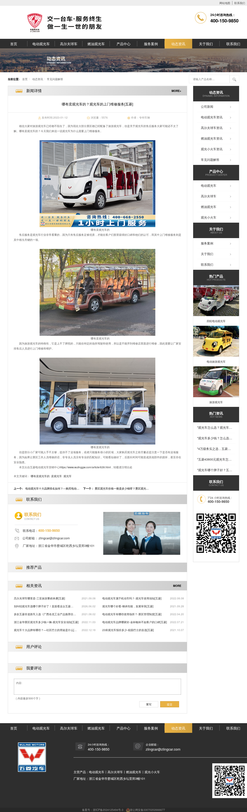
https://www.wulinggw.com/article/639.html (85, 467)
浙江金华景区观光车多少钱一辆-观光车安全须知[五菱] (46, 622)
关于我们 (206, 43)
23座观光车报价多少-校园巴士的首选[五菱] (128, 630)
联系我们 (239, 3)
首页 (13, 43)
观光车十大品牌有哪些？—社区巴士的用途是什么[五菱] (45, 630)
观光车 (67, 476)
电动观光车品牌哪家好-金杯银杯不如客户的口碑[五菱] (134, 622)
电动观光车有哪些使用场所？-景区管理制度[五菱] (132, 614)
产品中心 (123, 43)
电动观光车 (41, 43)
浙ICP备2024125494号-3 (108, 810)
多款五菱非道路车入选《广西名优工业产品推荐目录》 (43, 614)
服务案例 (151, 43)
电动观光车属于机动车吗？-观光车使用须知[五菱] (132, 598)
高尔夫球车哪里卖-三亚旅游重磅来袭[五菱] (39, 598)
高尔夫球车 (68, 43)
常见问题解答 (55, 79)
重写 (148, 704)
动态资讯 (178, 43)
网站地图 (224, 3)
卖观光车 (56, 476)
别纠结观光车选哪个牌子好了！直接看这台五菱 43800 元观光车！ (42, 606)
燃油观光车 (96, 43)
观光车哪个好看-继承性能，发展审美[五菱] (127, 606)
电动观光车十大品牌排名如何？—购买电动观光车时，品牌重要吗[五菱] (52, 490)
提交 (169, 704)
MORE (177, 586)
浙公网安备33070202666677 (147, 810)
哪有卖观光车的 (40, 476)
